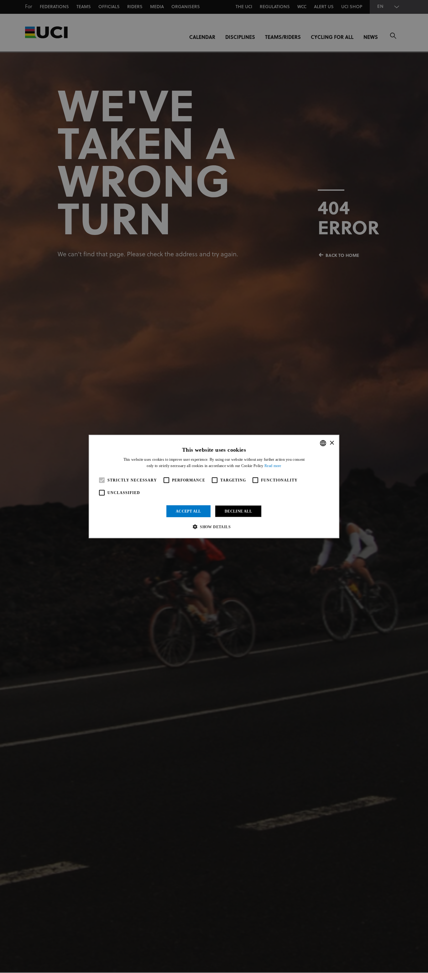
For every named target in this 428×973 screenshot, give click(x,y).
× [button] (331, 442)
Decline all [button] (238, 511)
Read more (272, 466)
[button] (214, 527)
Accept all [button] (188, 511)
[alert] (214, 486)
